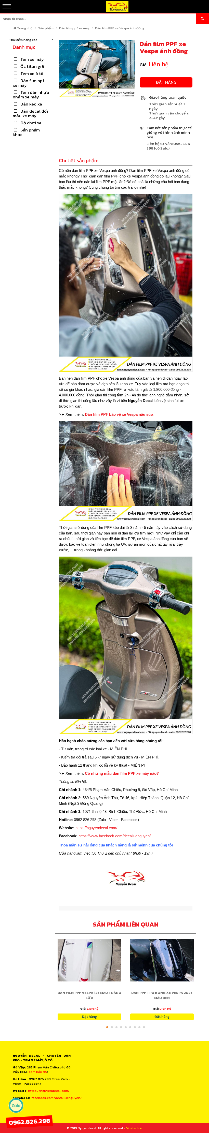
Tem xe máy (32, 59)
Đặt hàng (166, 82)
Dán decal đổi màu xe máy (30, 113)
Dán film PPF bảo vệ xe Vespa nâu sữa (119, 414)
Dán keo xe (31, 104)
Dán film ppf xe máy (74, 28)
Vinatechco (134, 1128)
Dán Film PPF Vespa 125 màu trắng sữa (89, 995)
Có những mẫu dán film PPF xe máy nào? (122, 773)
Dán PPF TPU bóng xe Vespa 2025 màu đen (161, 995)
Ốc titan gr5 (32, 66)
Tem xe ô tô (31, 73)
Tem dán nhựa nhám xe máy (31, 94)
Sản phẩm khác (26, 132)
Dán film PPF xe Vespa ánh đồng (119, 28)
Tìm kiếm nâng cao (23, 40)
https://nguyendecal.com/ (96, 828)
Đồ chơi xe (31, 123)
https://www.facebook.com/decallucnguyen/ (115, 836)
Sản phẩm (46, 28)
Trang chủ (25, 28)
